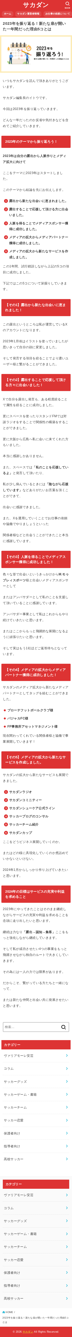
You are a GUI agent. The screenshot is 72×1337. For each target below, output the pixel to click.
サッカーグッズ (15, 1081)
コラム (9, 1068)
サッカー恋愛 (13, 1120)
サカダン (36, 4)
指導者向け (12, 1146)
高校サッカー (13, 1159)
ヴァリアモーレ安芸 (18, 1055)
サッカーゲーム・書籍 (20, 1094)
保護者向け (12, 1133)
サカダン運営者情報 (28, 13)
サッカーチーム (15, 1107)
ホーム (7, 13)
